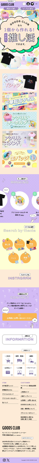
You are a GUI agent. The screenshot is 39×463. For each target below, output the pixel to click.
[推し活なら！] (7, 4)
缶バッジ (5, 402)
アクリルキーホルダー (9, 398)
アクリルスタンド (8, 394)
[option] (19, 39)
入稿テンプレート (26, 396)
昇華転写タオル (7, 390)
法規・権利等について (28, 408)
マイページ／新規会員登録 (28, 387)
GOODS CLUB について (28, 404)
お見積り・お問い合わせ (28, 400)
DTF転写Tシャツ (7, 386)
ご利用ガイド (25, 392)
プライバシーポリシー (28, 413)
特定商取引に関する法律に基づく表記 (27, 418)
